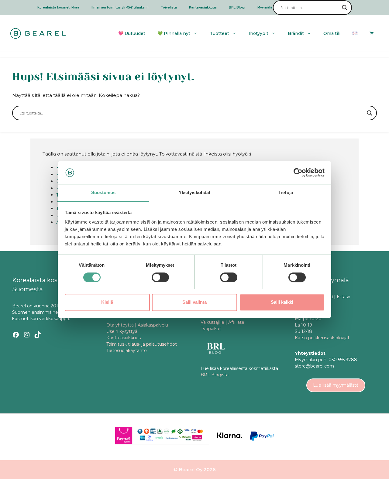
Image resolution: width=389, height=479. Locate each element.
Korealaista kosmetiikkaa (58, 7)
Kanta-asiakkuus (203, 7)
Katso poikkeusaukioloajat (322, 337)
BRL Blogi (237, 7)
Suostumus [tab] (103, 192)
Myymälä (264, 7)
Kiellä (107, 302)
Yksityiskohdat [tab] (194, 192)
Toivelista (169, 7)
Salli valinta (194, 302)
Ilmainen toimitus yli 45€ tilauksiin (120, 7)
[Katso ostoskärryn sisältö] (371, 33)
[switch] (160, 277)
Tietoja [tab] (285, 192)
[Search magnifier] (344, 7)
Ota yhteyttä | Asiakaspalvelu (137, 325)
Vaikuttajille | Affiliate (222, 322)
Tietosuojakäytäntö (126, 350)
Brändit (296, 33)
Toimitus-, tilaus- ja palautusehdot (141, 344)
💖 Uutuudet (131, 33)
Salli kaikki (282, 302)
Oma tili (331, 33)
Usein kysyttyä (121, 331)
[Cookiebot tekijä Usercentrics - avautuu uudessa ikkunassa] (298, 172)
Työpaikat (211, 328)
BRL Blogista (215, 375)
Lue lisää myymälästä (336, 385)
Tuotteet (219, 33)
